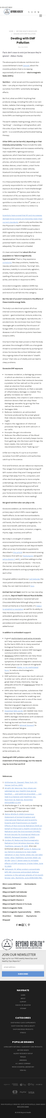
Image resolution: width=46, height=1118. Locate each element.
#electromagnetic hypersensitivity (17, 912)
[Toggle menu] (40, 14)
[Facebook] (17, 925)
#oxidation (18, 916)
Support (23, 1002)
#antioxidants (30, 884)
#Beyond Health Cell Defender (15, 892)
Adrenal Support (27, 725)
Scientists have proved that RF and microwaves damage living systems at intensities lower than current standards (22, 218)
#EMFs (37, 912)
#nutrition (7, 916)
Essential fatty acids (14, 711)
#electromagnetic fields (12, 908)
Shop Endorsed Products (23, 1029)
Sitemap (23, 1008)
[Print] (22, 925)
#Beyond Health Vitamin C (13, 900)
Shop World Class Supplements (23, 1023)
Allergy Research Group (23, 1053)
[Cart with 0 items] (38, 12)
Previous (4, 1115)
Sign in (18, 1005)
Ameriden (23, 1060)
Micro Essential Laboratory (23, 1067)
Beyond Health (23, 1050)
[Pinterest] (29, 925)
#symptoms (31, 916)
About (23, 998)
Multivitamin (28, 556)
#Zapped (6, 920)
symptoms (7, 262)
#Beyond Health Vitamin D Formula (17, 904)
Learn (23, 995)
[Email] (20, 925)
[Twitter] (25, 925)
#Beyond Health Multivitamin (15, 896)
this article (17, 552)
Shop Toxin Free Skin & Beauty (23, 1026)
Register (27, 1005)
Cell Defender (34, 579)
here (32, 586)
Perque (23, 1057)
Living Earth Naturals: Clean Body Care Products (23, 1047)
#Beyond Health (9, 888)
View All (23, 1070)
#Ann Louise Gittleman (12, 884)
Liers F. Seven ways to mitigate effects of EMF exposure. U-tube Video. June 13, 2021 (24, 863)
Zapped (26, 65)
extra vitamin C (9, 559)
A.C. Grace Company (23, 1063)
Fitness (23, 1033)
